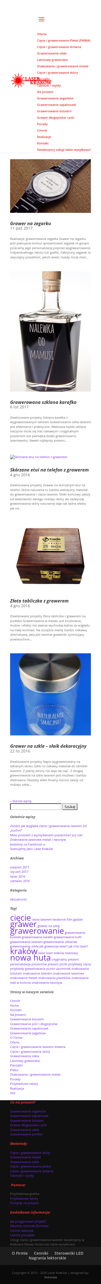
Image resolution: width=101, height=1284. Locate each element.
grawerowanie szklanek (60, 942)
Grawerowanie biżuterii (27, 1019)
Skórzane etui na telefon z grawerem (49, 470)
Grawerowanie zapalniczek (29, 1028)
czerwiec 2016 (20, 881)
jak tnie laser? (78, 946)
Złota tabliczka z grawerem (39, 601)
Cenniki (41, 1253)
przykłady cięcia (79, 964)
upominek (63, 969)
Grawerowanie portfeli (26, 1134)
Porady (15, 1079)
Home (14, 1005)
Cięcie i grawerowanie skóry (30, 1051)
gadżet (78, 919)
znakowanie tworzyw (47, 983)
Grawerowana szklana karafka (43, 402)
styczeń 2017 (19, 872)
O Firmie (16, 1037)
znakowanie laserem (37, 973)
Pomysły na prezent (24, 1203)
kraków (24, 951)
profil (63, 964)
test (12, 1093)
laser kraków (55, 953)
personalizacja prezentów (28, 964)
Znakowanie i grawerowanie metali (35, 1074)
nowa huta (30, 957)
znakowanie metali (23, 978)
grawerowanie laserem (26, 942)
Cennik (15, 1001)
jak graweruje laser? (53, 946)
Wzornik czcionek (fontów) (29, 1226)
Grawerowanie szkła (24, 1056)
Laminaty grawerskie (25, 1061)
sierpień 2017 (19, 867)
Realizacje (17, 1088)
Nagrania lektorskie (47, 1258)
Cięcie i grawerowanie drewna (31, 1171)
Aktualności (18, 899)
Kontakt (16, 1010)
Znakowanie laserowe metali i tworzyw (38, 839)
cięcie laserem (42, 919)
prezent (53, 964)
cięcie (20, 917)
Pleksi (14, 1070)
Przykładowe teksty (24, 1083)
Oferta (14, 1042)
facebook (59, 919)
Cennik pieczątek (22, 1235)
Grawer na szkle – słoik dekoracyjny (48, 746)
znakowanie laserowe (68, 973)
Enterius (50, 1277)
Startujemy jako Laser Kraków (31, 849)
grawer (23, 924)
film (69, 919)
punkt (50, 969)
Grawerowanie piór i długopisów (34, 1024)
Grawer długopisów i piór (28, 1125)
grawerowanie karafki (37, 937)
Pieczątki (16, 1065)
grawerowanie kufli (68, 937)
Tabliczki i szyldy (22, 1175)
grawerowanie (37, 930)
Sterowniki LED (68, 1253)
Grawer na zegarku (30, 223)
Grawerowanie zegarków (28, 1033)
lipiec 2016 (17, 876)
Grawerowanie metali (25, 1157)
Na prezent (18, 1015)
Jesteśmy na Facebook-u (27, 844)
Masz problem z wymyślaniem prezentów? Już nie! (46, 835)
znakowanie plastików (54, 978)
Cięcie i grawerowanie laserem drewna (37, 1047)
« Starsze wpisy (21, 801)
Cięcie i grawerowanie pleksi (30, 1166)
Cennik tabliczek (22, 1230)
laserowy (71, 953)
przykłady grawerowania (27, 969)
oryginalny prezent (65, 959)
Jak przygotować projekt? (28, 1221)
